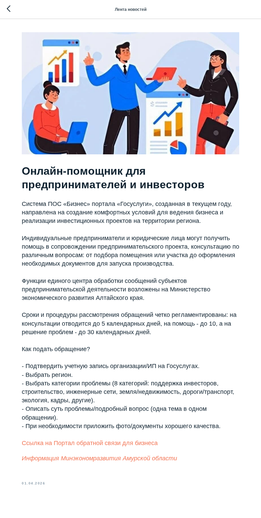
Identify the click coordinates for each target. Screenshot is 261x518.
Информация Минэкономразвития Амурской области (99, 458)
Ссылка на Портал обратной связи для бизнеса (90, 443)
